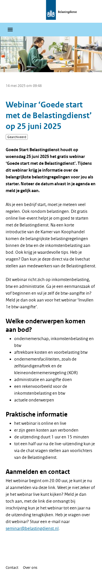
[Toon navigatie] (10, 29)
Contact (12, 567)
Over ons (30, 567)
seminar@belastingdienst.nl (32, 528)
